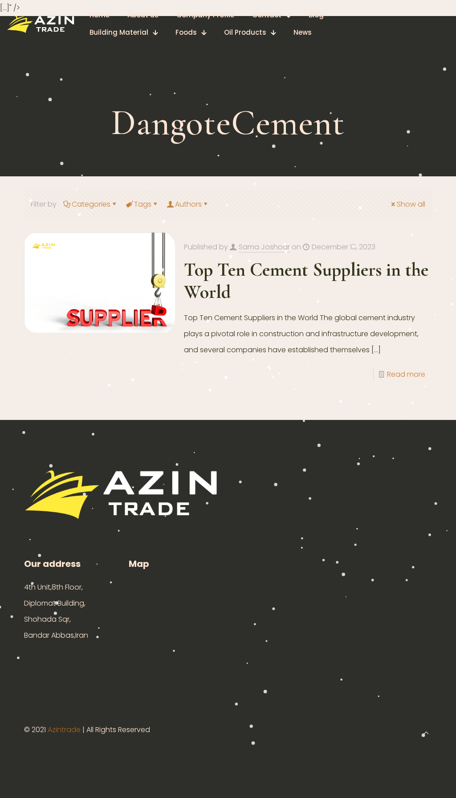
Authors (188, 204)
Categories (91, 204)
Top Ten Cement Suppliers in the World (306, 280)
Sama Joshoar (264, 247)
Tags (142, 204)
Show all (411, 204)
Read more (406, 374)
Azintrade (65, 730)
